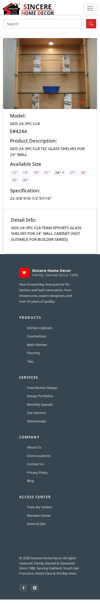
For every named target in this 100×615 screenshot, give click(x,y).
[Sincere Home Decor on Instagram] (35, 588)
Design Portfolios (40, 396)
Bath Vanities (37, 344)
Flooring (33, 353)
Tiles (30, 361)
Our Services (36, 412)
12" (14, 172)
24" (58, 172)
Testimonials (36, 421)
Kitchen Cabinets (40, 328)
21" (47, 172)
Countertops (36, 336)
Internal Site (36, 523)
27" (72, 172)
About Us (34, 447)
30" (83, 172)
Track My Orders (39, 507)
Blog (30, 480)
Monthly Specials (40, 404)
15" (25, 172)
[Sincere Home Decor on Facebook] (23, 588)
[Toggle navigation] (90, 8)
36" (25, 180)
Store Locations (39, 455)
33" (14, 180)
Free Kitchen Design (42, 387)
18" (36, 172)
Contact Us (35, 464)
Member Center (39, 515)
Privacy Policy (37, 472)
